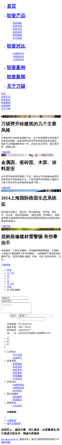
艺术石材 (17, 38)
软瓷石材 (17, 26)
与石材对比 (18, 59)
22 (8, 276)
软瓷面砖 (17, 23)
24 (8, 281)
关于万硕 (17, 355)
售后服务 (17, 397)
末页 (9, 287)
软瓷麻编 (17, 35)
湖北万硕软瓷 (14, 423)
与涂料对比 (18, 53)
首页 (9, 270)
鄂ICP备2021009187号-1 (10, 439)
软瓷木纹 (17, 29)
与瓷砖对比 (18, 56)
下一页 (10, 284)
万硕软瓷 (11, 420)
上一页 (10, 273)
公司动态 (17, 406)
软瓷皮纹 (17, 32)
